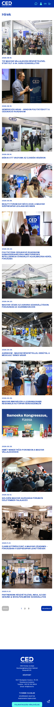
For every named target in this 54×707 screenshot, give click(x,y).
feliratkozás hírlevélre (27, 705)
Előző (5, 608)
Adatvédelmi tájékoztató (27, 698)
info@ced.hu (29, 686)
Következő (46, 608)
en (45, 4)
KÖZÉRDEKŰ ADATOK (27, 696)
